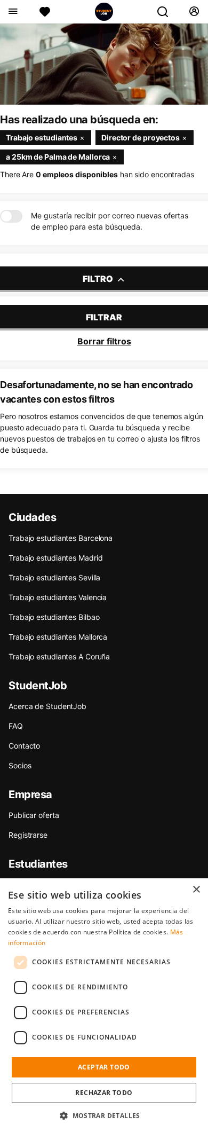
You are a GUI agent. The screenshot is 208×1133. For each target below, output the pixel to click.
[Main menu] (12, 11)
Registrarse (28, 834)
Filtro (99, 278)
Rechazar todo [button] (103, 1092)
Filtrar (104, 317)
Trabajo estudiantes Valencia (58, 597)
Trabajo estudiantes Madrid (55, 557)
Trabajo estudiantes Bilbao (54, 616)
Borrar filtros (104, 341)
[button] (104, 1115)
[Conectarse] (194, 11)
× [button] (196, 890)
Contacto (24, 745)
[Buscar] (167, 12)
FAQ (16, 725)
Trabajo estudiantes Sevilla (54, 577)
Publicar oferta (34, 815)
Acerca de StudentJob (47, 706)
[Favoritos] (45, 12)
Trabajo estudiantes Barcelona (61, 537)
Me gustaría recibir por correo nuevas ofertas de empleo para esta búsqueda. (109, 221)
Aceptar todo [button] (104, 1067)
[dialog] (104, 1005)
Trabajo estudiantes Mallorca (58, 636)
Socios (20, 765)
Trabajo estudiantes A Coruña (59, 656)
